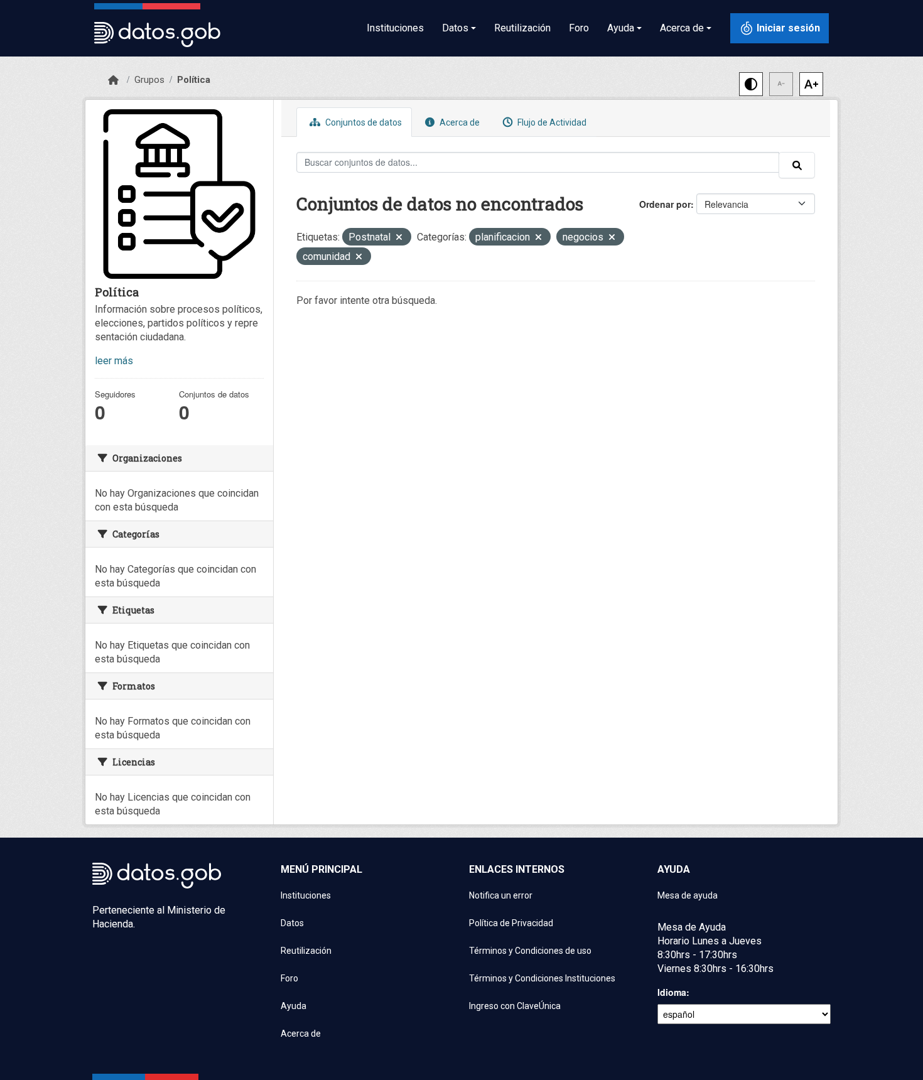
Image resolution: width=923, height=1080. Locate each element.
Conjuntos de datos (362, 122)
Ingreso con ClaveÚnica (515, 1006)
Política (193, 79)
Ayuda (293, 1006)
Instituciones (395, 28)
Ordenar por (665, 204)
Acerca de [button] (682, 28)
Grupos (149, 79)
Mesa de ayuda (687, 895)
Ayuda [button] (620, 28)
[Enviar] (797, 165)
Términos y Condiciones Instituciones (542, 978)
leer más (114, 361)
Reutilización (522, 28)
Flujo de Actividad (550, 122)
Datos (292, 923)
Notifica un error (500, 895)
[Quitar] (399, 238)
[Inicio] (113, 80)
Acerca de (459, 122)
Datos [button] (455, 28)
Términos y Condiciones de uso (530, 951)
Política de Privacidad (511, 923)
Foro (579, 28)
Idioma (671, 992)
